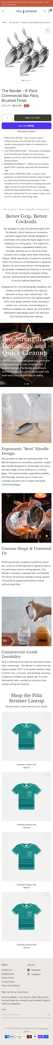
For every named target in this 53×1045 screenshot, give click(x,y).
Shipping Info (8, 974)
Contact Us (7, 970)
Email (4, 1009)
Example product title (26, 764)
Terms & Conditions (11, 985)
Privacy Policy (8, 982)
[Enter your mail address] (48, 1014)
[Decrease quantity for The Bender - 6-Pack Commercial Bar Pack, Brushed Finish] (4, 118)
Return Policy (8, 978)
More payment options (27, 131)
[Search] (44, 11)
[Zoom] (47, 30)
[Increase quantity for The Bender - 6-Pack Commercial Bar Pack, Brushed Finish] (11, 118)
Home (4, 22)
